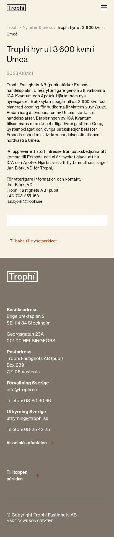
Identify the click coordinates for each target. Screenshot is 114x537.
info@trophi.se (22, 389)
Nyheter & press (38, 27)
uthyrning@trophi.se (27, 418)
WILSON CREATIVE (38, 521)
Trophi (12, 27)
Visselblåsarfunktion (27, 442)
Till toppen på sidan (17, 476)
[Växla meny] (104, 7)
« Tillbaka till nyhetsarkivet (32, 241)
